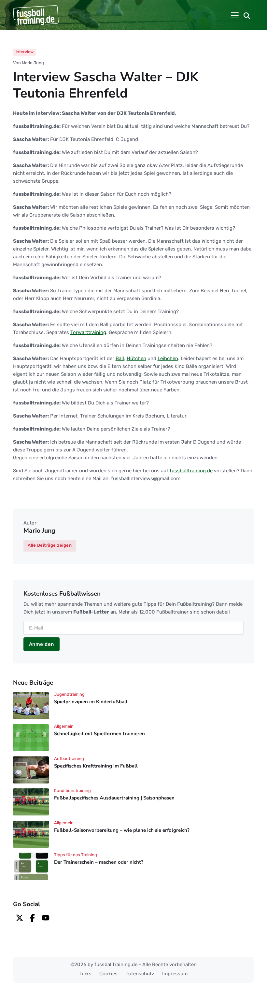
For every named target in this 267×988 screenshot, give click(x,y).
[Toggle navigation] (235, 15)
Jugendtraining (69, 694)
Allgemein (64, 726)
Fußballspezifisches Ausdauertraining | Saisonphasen (114, 798)
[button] (247, 15)
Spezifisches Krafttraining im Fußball (96, 766)
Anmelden (41, 644)
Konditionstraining (72, 790)
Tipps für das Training (75, 855)
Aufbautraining (69, 758)
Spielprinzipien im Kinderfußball (91, 701)
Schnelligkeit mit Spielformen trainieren (99, 733)
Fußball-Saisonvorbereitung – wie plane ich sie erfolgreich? (122, 830)
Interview (25, 51)
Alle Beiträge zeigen (50, 545)
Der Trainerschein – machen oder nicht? (98, 862)
